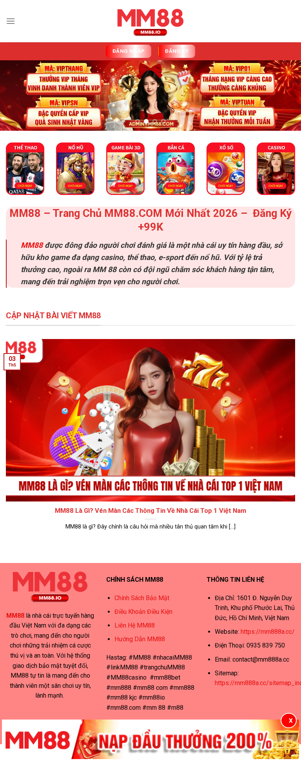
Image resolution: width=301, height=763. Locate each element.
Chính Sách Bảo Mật (141, 598)
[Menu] (10, 21)
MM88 (32, 245)
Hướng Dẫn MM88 (139, 639)
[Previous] (16, 96)
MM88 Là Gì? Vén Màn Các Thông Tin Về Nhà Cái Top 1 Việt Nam (150, 510)
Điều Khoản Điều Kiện (143, 611)
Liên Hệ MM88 (134, 625)
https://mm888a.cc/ (268, 631)
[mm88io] (150, 21)
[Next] (285, 96)
